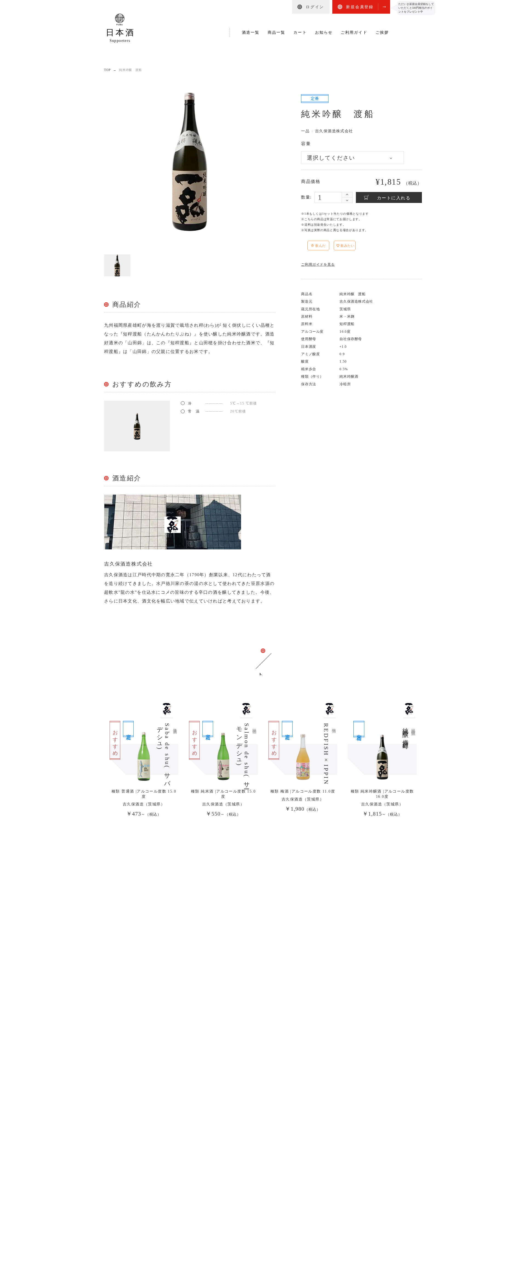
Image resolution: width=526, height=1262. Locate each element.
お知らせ (324, 32)
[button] (331, 246)
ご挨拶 (382, 32)
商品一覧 (276, 32)
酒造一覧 (250, 32)
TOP (107, 69)
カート (300, 32)
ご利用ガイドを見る (318, 264)
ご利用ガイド (354, 32)
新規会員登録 (360, 7)
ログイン (315, 7)
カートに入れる (394, 198)
